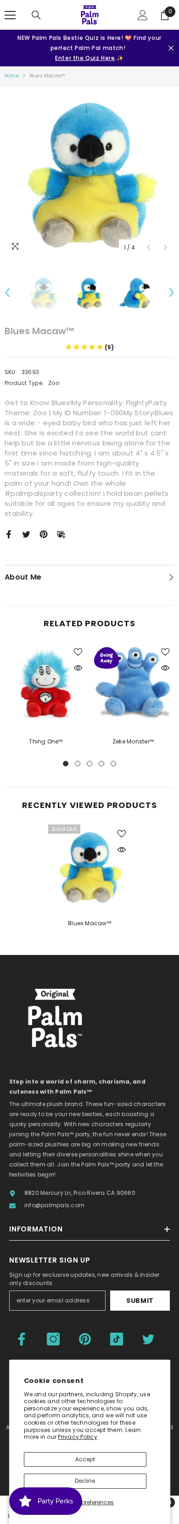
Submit (140, 1300)
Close (171, 48)
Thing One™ (45, 741)
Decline (85, 1481)
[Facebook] (9, 533)
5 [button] (113, 763)
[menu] (10, 15)
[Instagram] (53, 1339)
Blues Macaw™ (89, 923)
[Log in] (143, 15)
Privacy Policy (77, 1437)
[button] (148, 247)
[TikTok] (116, 1339)
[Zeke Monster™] (133, 684)
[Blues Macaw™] (89, 865)
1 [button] (65, 763)
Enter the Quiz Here (85, 58)
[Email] (61, 533)
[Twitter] (26, 533)
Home (12, 75)
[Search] (36, 15)
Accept (85, 1459)
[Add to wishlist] (78, 652)
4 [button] (101, 763)
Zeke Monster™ (133, 741)
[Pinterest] (43, 533)
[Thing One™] (46, 684)
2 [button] (77, 763)
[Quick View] (78, 668)
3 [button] (89, 763)
